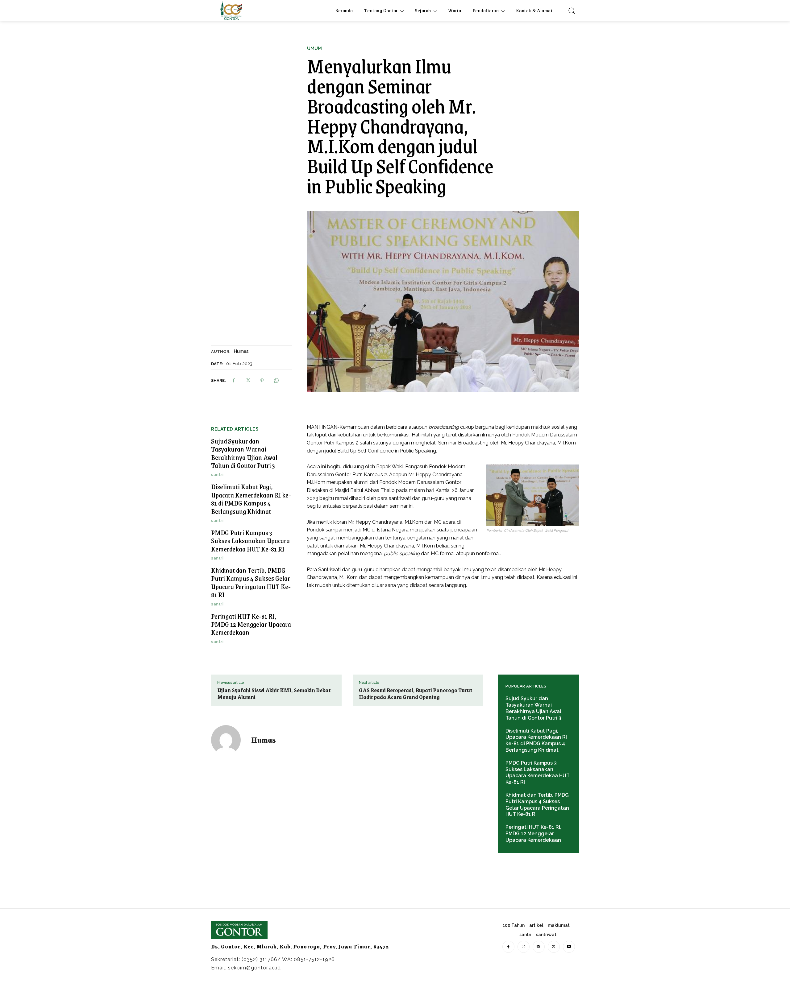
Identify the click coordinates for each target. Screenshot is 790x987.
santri (217, 475)
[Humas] (229, 740)
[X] (248, 380)
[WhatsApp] (276, 380)
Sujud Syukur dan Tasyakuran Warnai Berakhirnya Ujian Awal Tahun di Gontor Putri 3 (244, 453)
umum (314, 48)
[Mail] (539, 947)
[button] (571, 10)
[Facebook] (233, 380)
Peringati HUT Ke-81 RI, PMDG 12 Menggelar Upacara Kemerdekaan (251, 624)
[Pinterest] (262, 380)
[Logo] (231, 10)
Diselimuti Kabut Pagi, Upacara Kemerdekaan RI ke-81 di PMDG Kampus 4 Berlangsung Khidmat (251, 498)
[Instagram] (524, 947)
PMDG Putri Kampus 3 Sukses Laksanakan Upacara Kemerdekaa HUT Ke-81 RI (250, 540)
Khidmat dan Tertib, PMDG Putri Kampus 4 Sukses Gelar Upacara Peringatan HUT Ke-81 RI (251, 582)
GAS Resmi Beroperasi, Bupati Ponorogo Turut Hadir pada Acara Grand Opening (415, 693)
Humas (241, 351)
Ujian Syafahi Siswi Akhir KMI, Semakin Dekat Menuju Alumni (274, 693)
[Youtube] (569, 947)
